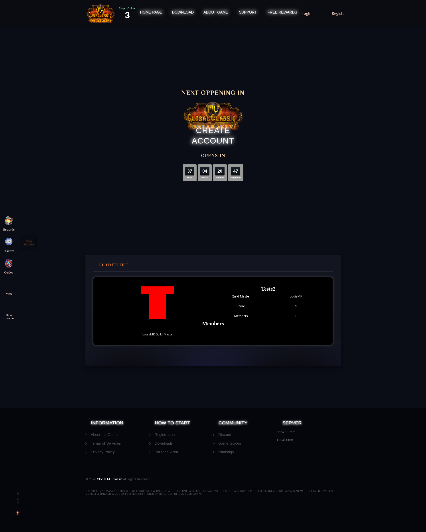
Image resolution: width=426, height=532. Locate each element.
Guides (8, 272)
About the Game (104, 435)
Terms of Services (106, 443)
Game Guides (229, 443)
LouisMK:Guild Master (158, 334)
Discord (224, 435)
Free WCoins (29, 243)
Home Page (151, 12)
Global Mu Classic (109, 479)
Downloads (164, 443)
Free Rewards (282, 12)
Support (248, 12)
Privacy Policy (103, 452)
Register (339, 13)
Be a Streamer (9, 316)
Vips (9, 293)
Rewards (9, 229)
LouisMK (296, 296)
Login (307, 13)
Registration (165, 435)
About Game (215, 12)
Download (183, 12)
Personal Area (166, 452)
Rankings (226, 452)
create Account (213, 135)
